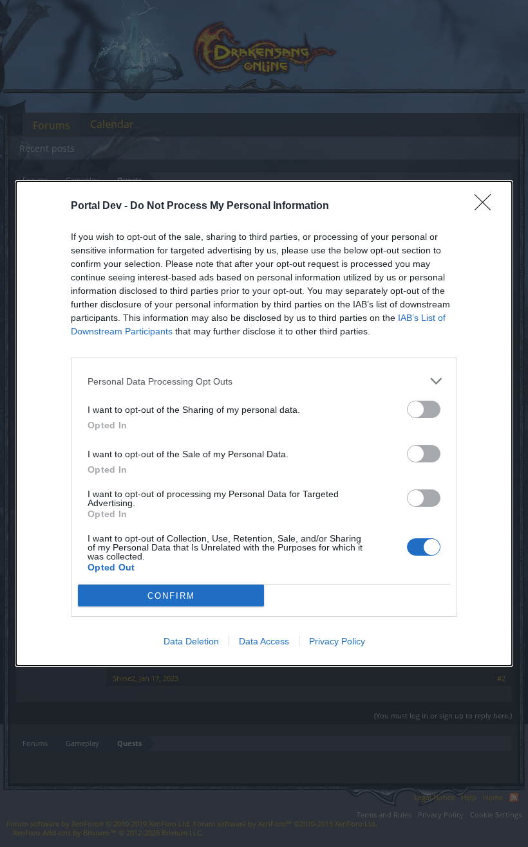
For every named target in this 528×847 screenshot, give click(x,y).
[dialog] (264, 423)
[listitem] (264, 381)
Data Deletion (191, 641)
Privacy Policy (337, 641)
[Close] (487, 206)
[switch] (423, 409)
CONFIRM (171, 596)
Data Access (264, 641)
